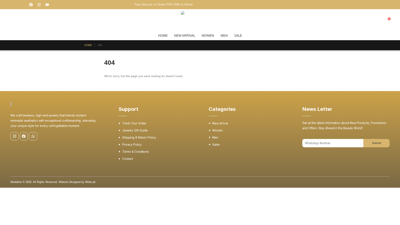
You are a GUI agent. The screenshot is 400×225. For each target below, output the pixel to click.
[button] (379, 20)
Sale (238, 35)
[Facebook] (31, 4)
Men (224, 35)
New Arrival (184, 35)
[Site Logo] (191, 20)
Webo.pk (90, 182)
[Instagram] (39, 4)
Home (163, 35)
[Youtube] (47, 4)
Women (208, 35)
